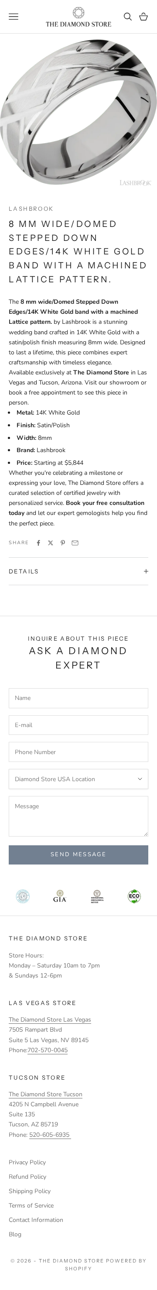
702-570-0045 (47, 1050)
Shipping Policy (30, 1191)
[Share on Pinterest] (62, 542)
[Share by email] (75, 542)
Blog (15, 1234)
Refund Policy (27, 1177)
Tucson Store (37, 1077)
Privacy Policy (27, 1162)
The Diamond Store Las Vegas (50, 1020)
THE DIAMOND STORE (48, 938)
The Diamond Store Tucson (45, 1094)
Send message (78, 854)
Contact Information (36, 1220)
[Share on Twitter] (50, 542)
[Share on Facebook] (38, 542)
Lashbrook (31, 208)
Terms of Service (31, 1205)
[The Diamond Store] (78, 17)
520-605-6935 (50, 1135)
